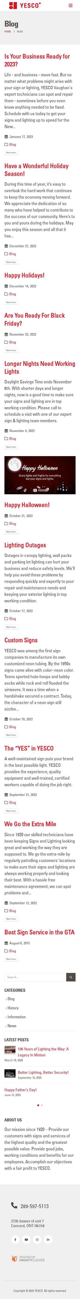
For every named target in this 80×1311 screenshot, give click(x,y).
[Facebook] (15, 1239)
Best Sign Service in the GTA (39, 932)
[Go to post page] (10, 1050)
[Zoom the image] (27, 1258)
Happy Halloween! (27, 505)
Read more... (11, 152)
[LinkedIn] (48, 1239)
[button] (38, 1105)
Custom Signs (21, 640)
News (12, 1025)
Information (17, 1016)
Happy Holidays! (24, 275)
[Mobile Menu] (71, 5)
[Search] (71, 977)
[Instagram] (37, 1239)
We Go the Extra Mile (30, 824)
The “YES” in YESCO (29, 748)
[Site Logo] (25, 5)
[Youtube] (26, 1239)
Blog (12, 144)
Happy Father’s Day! (20, 1089)
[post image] (40, 475)
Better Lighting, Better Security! (43, 1072)
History (13, 1008)
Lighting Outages (25, 545)
